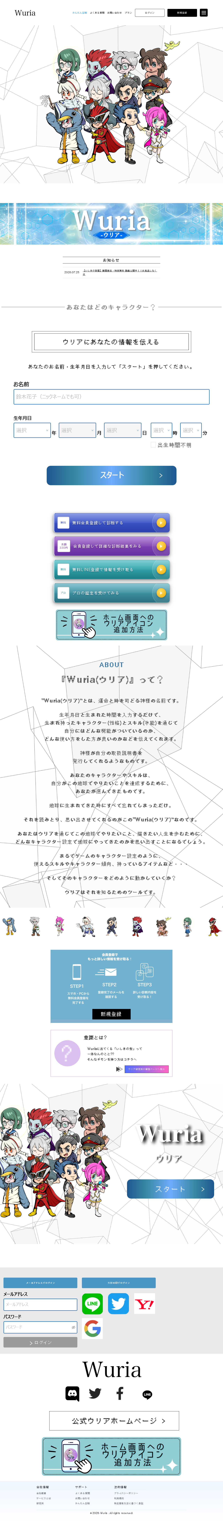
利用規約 (119, 1498)
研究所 (40, 1503)
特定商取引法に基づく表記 (129, 1503)
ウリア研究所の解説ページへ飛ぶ (146, 1069)
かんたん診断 (80, 13)
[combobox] (32, 430)
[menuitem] (80, 13)
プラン (128, 13)
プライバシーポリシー (126, 1493)
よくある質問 (97, 13)
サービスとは (44, 1498)
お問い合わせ (114, 13)
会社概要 (41, 1493)
